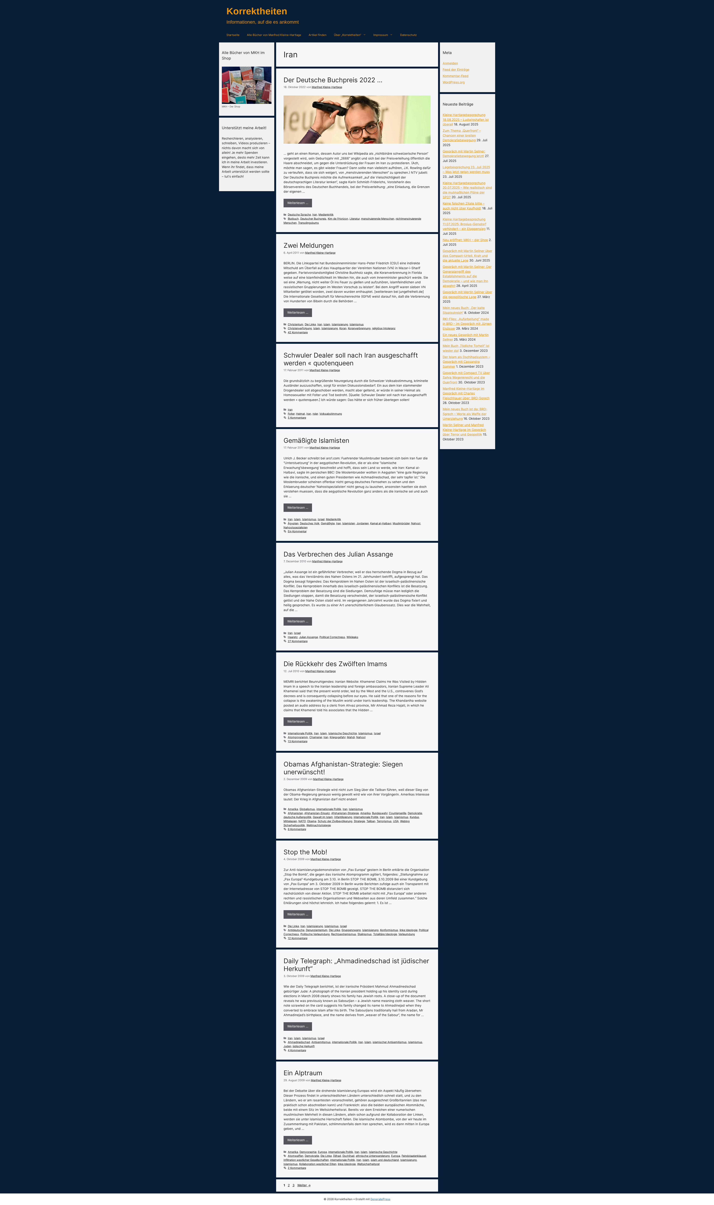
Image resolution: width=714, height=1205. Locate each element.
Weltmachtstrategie (318, 825)
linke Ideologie (408, 930)
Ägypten (293, 523)
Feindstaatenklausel (414, 1155)
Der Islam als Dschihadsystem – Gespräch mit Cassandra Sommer (466, 361)
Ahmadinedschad (299, 1042)
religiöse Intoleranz (383, 328)
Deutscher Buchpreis (313, 218)
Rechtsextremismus (343, 934)
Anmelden (450, 63)
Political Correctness (332, 637)
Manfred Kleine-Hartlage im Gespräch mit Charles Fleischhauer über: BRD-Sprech (466, 393)
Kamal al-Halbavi (380, 523)
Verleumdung (406, 934)
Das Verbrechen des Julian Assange (338, 554)
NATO (302, 821)
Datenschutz (408, 35)
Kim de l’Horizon (338, 218)
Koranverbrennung (359, 328)
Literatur (355, 218)
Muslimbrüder (401, 523)
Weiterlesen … (297, 203)
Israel (321, 519)
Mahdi (351, 737)
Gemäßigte (328, 523)
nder (315, 413)
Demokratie (415, 813)
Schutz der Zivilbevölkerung (335, 821)
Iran (314, 214)
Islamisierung (340, 324)
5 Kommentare (297, 417)
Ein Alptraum (303, 1073)
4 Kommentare (297, 1050)
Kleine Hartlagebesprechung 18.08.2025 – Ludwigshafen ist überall (466, 119)
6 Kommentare (297, 829)
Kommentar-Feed (456, 76)
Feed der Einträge (456, 69)
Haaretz (293, 637)
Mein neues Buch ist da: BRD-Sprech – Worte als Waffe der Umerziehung (465, 413)
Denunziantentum (316, 930)
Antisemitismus (321, 1042)
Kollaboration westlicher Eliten (317, 1164)
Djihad (337, 1155)
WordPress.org (454, 82)
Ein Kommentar (297, 531)
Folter (291, 413)
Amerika (293, 809)
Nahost (415, 523)
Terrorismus (384, 821)
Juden (287, 1046)
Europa (322, 1151)
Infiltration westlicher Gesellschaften (306, 1159)
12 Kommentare (297, 938)
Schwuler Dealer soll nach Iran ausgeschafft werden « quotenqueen (351, 359)
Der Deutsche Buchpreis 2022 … (333, 80)
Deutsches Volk (309, 523)
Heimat (300, 413)
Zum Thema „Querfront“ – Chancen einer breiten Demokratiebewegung (462, 135)
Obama (311, 821)
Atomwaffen (295, 1155)
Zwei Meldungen (309, 245)
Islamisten (348, 523)
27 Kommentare (298, 641)
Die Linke (310, 324)
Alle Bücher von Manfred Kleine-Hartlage (274, 35)
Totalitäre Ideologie (385, 934)
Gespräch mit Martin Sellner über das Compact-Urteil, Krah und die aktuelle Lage (467, 255)
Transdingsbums (308, 222)
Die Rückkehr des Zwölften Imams (335, 664)
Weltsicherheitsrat (368, 1164)
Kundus (414, 817)
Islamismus (357, 324)
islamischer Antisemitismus (390, 1042)
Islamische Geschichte (342, 733)
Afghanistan (295, 813)
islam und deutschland (385, 1159)
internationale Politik (300, 733)
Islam (327, 324)
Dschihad (348, 1155)
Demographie (308, 1151)
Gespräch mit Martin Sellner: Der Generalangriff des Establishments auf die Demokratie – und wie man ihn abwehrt (467, 276)
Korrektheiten (256, 11)
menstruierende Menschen (377, 218)
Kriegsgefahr (337, 737)
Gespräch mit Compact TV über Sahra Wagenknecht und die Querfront (466, 377)
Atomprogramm (298, 737)
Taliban (370, 821)
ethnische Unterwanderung (373, 1155)
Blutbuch (293, 218)
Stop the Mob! (305, 852)
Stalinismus (365, 934)
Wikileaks (352, 637)
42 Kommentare (298, 332)
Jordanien (362, 523)
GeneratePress (380, 1199)
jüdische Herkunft (304, 1046)
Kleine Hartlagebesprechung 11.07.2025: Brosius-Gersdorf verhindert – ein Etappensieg (464, 224)
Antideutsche (296, 930)
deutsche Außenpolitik (297, 817)
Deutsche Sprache (299, 214)
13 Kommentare (297, 741)
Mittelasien (290, 821)
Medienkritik (326, 214)
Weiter (304, 1185)
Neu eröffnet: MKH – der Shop (465, 240)
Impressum (380, 35)
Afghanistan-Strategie (345, 813)
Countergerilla (397, 813)
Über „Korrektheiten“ (347, 35)
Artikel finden (318, 35)
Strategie (359, 821)
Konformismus (389, 930)
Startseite (232, 35)
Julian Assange (308, 637)
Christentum (295, 324)
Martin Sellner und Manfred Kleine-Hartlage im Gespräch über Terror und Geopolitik (464, 429)
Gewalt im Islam (323, 817)
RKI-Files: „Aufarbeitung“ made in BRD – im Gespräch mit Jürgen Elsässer (467, 323)
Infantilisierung (343, 817)
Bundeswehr (379, 813)
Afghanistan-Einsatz (317, 813)
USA (396, 821)
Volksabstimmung (330, 413)
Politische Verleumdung (315, 934)
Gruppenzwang (351, 930)
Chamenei (315, 737)
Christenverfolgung (300, 328)
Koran (342, 328)
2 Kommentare (297, 1167)
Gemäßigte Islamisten (316, 440)
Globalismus (307, 809)
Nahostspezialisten (296, 527)
